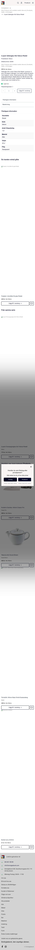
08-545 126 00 (9, 862)
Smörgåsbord (5, 8)
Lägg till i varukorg (24, 90)
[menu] (32, 2)
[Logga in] (21, 3)
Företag (10, 479)
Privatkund (27, 2)
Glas (2, 10)
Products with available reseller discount (15, 10)
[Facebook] (2, 947)
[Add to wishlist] (32, 20)
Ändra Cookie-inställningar (9, 934)
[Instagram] (6, 947)
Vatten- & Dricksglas (6, 12)
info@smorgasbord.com (12, 865)
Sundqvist (29, 10)
